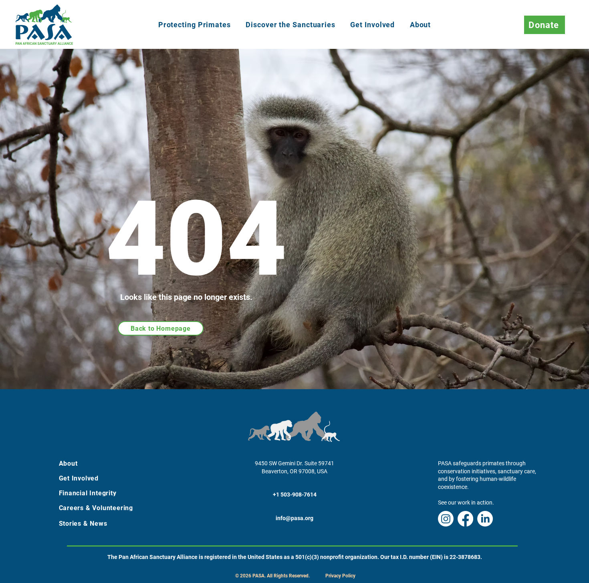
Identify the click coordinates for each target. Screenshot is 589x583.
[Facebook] (465, 519)
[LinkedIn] (485, 519)
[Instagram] (446, 519)
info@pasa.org (294, 518)
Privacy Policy (340, 576)
